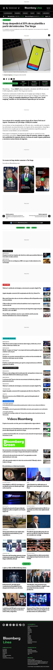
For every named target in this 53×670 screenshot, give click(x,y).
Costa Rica (30, 639)
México (29, 628)
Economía (5, 649)
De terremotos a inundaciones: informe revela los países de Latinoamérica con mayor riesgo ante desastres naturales (20, 451)
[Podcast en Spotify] (23, 625)
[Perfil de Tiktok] (20, 625)
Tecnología (30, 653)
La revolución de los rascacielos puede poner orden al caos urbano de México (24, 405)
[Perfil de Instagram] (14, 625)
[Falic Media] (48, 9)
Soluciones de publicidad (33, 664)
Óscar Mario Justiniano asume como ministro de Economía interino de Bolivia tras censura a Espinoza (20, 314)
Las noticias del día (20, 227)
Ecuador (29, 635)
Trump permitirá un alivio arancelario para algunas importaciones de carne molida (38, 556)
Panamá (29, 637)
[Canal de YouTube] (10, 625)
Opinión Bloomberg (8, 401)
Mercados (5, 650)
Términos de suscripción (32, 651)
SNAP (17, 89)
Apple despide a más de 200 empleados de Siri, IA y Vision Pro (21, 293)
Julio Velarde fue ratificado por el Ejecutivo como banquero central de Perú (38, 486)
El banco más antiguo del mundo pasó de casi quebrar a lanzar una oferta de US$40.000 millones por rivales (22, 374)
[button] (49, 35)
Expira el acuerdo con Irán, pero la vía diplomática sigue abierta (21, 423)
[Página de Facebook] (4, 625)
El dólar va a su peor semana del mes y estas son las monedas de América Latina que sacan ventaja (22, 357)
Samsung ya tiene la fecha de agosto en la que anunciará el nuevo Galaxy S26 (38, 216)
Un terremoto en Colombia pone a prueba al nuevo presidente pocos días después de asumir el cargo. (21, 429)
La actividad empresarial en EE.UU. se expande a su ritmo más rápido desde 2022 (38, 509)
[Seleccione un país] (18, 8)
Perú (28, 634)
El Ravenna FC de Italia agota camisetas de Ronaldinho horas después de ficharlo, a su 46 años (15, 217)
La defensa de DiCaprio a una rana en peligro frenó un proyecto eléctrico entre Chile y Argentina (14, 609)
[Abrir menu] (4, 8)
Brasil (29, 627)
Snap (28, 227)
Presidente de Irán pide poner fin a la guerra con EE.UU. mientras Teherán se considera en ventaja (38, 533)
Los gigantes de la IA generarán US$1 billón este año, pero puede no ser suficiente (25, 409)
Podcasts (4, 656)
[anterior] (4, 216)
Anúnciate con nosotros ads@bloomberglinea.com (38, 661)
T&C (28, 654)
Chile (29, 633)
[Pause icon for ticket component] (3, 16)
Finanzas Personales (7, 655)
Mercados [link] (25, 13)
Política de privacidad (32, 650)
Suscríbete (30, 649)
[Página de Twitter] (7, 625)
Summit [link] (32, 13)
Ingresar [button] (48, 8)
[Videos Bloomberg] (26, 419)
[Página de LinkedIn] (17, 625)
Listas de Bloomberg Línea (8, 657)
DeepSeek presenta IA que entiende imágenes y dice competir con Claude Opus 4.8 (14, 509)
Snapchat (34, 227)
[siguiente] (49, 216)
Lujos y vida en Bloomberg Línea (14, 568)
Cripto (4, 654)
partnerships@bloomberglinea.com (35, 660)
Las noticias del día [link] (8, 13)
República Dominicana (32, 641)
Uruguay (29, 638)
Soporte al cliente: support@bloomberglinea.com (37, 663)
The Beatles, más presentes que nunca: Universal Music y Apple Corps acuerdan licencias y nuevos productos (38, 587)
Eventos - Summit (31, 659)
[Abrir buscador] (7, 8)
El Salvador (30, 640)
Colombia (30, 630)
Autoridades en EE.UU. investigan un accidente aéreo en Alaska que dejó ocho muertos (13, 486)
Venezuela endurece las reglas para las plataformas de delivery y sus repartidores (13, 533)
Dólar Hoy (5, 651)
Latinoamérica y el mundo (33, 626)
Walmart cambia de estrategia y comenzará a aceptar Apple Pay (22, 288)
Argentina (30, 629)
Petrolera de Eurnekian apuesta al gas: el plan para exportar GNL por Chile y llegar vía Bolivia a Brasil (14, 557)
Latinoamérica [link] (46, 13)
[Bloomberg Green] (26, 443)
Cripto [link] (38, 13)
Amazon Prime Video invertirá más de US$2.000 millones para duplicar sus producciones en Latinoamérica (38, 609)
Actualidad (7, 20)
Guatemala (30, 643)
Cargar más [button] (26, 563)
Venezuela (30, 632)
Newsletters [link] (17, 13)
